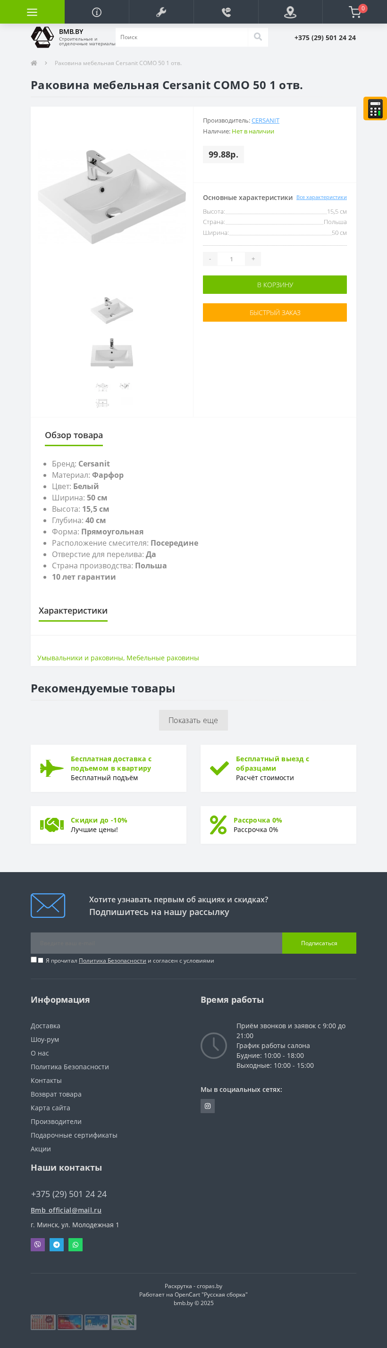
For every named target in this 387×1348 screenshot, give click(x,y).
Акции (41, 1148)
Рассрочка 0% (258, 819)
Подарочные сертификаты (74, 1135)
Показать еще (193, 720)
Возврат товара (56, 1094)
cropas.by (209, 1286)
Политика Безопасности (112, 961)
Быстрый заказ (275, 312)
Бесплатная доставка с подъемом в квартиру (111, 763)
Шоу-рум (45, 1039)
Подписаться (319, 943)
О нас (40, 1052)
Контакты (46, 1080)
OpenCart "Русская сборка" (211, 1294)
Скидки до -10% (99, 819)
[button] (161, 12)
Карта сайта (50, 1107)
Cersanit (265, 120)
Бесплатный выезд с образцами (272, 763)
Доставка (45, 1025)
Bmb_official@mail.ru (66, 1210)
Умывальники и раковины (80, 657)
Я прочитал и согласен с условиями (130, 961)
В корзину (275, 284)
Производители (56, 1121)
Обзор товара (74, 435)
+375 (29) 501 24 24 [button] (69, 1194)
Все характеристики (321, 196)
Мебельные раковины (162, 657)
